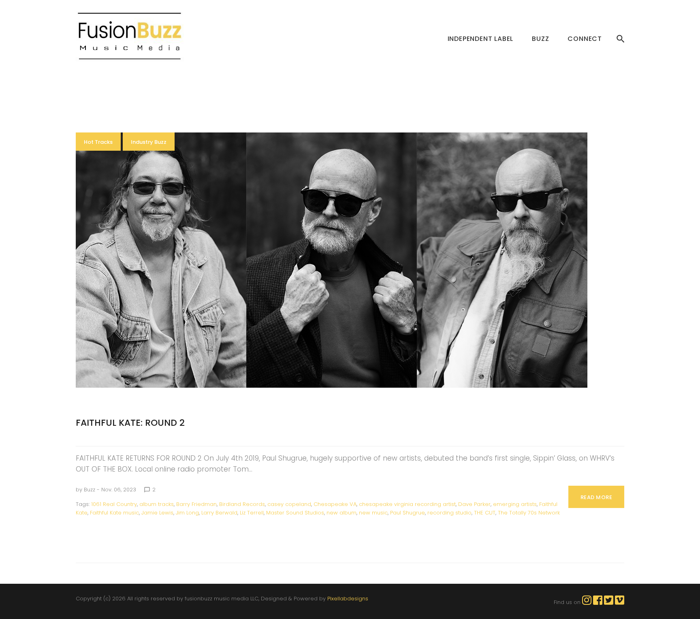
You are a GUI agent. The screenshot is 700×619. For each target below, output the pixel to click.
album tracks (156, 504)
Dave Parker (474, 504)
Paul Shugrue (407, 513)
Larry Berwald (219, 513)
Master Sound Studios (295, 513)
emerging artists (515, 504)
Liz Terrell (252, 513)
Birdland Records (242, 504)
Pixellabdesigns (347, 598)
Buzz (540, 38)
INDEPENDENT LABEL (481, 38)
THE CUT (484, 513)
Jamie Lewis (157, 513)
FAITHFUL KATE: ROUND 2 (130, 422)
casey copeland (289, 504)
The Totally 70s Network (529, 513)
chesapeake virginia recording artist (407, 504)
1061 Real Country (114, 504)
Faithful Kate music (114, 513)
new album (341, 513)
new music (373, 513)
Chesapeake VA (335, 504)
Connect (585, 38)
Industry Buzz (148, 142)
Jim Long (187, 513)
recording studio (449, 513)
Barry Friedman (196, 504)
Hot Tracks (98, 142)
